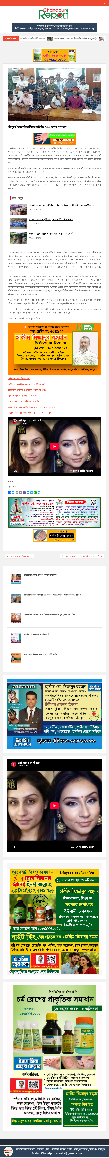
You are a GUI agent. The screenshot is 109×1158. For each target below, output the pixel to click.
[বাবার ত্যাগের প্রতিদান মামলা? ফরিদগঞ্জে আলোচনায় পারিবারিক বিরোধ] (63, 38)
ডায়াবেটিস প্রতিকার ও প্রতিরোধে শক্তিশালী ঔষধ (27, 390)
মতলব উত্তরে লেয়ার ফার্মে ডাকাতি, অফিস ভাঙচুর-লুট (37, 38)
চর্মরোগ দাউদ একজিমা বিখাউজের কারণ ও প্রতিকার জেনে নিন (32, 407)
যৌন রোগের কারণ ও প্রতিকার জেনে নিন (23, 401)
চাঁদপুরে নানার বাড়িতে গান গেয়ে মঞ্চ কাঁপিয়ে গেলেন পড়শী (81, 556)
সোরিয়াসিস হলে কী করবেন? (19, 378)
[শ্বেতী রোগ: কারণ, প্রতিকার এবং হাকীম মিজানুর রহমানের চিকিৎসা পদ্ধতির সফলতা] (16, 598)
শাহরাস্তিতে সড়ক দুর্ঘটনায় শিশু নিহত (21, 556)
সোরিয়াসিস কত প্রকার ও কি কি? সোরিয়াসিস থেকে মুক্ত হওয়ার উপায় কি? (49, 615)
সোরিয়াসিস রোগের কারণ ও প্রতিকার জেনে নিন (40, 575)
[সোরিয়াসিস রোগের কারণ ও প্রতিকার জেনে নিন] (16, 578)
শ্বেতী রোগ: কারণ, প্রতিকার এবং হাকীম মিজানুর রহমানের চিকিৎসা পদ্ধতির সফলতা (52, 595)
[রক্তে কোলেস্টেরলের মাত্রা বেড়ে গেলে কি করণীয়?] (16, 658)
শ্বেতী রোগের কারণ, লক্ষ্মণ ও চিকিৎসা (22, 395)
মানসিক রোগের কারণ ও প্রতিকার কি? (37, 634)
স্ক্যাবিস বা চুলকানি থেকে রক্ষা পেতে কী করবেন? (26, 384)
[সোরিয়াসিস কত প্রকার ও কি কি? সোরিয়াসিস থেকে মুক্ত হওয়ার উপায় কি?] (16, 618)
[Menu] (6, 3)
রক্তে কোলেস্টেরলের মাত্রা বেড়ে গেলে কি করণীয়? (41, 654)
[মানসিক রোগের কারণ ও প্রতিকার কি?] (16, 638)
